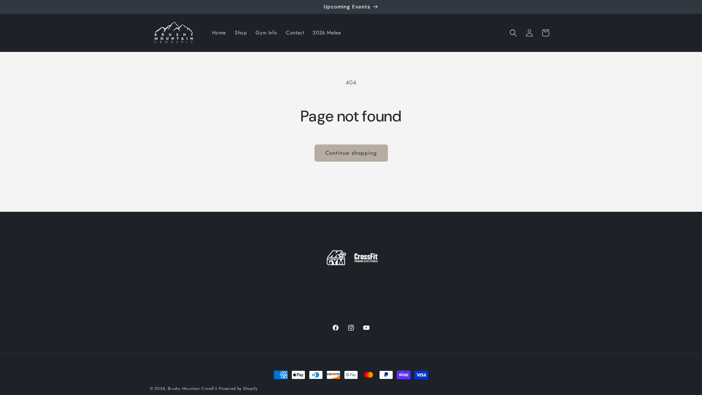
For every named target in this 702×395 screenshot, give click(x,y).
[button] (513, 33)
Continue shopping (351, 153)
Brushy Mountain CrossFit (193, 388)
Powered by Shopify (238, 388)
